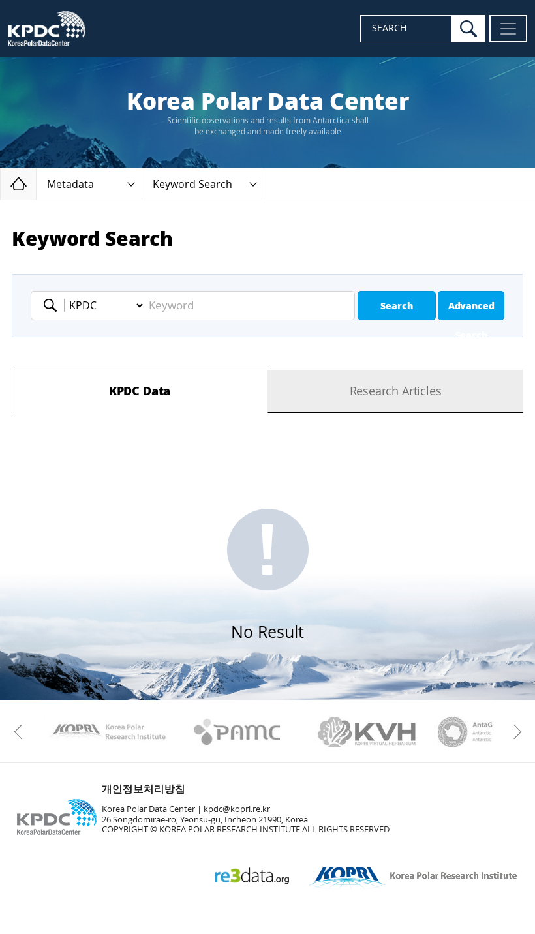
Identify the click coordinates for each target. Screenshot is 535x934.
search (468, 28)
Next (514, 731)
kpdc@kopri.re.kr (237, 809)
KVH (367, 732)
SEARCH (389, 28)
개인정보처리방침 (143, 789)
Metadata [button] (70, 184)
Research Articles (396, 391)
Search (396, 306)
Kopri (107, 732)
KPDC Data (139, 391)
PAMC (237, 732)
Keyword (54, 305)
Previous (21, 731)
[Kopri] (107, 731)
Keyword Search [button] (192, 184)
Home (36, 183)
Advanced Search (471, 310)
